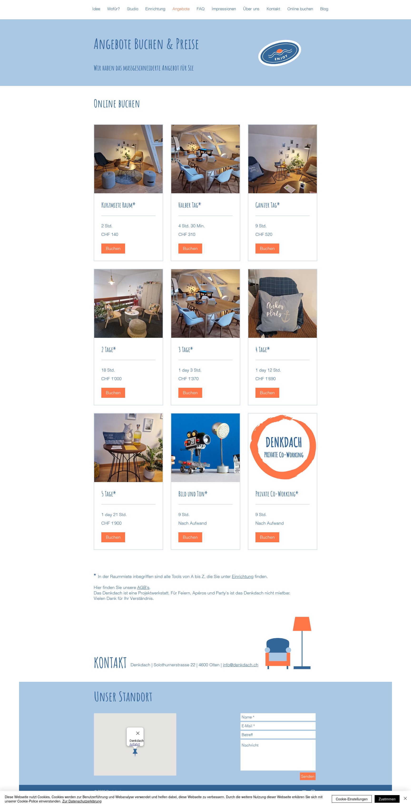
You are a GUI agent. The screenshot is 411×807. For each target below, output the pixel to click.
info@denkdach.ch (240, 665)
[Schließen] (405, 799)
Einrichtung (243, 576)
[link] (128, 205)
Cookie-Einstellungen (352, 799)
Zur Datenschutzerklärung (82, 801)
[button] (113, 249)
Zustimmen (387, 799)
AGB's (143, 587)
